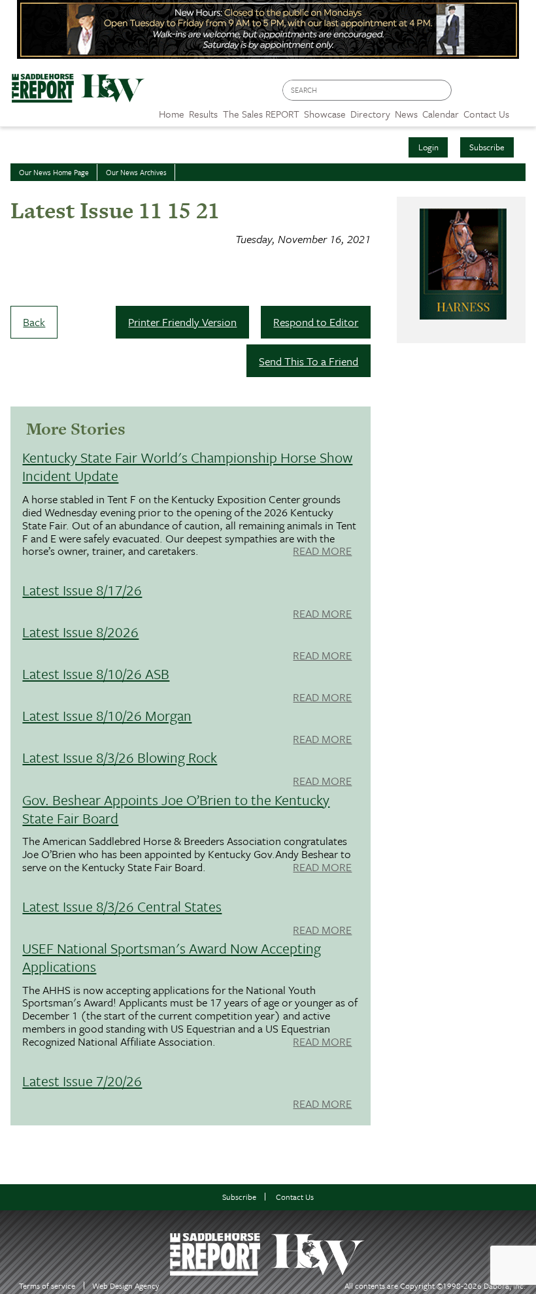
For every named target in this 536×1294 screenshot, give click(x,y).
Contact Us (295, 1197)
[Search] (442, 90)
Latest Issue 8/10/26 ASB (95, 673)
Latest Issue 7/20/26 (82, 1080)
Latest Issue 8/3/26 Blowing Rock (119, 757)
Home (171, 114)
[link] (171, 110)
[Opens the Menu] (522, 109)
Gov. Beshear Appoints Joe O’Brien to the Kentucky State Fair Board (175, 808)
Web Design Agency (125, 1286)
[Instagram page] (518, 94)
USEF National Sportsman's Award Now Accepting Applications (171, 957)
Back (34, 322)
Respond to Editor (315, 322)
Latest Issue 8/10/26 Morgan (107, 715)
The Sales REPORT (261, 114)
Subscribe (487, 147)
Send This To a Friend (308, 361)
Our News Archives (136, 172)
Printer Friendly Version (182, 322)
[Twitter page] (493, 94)
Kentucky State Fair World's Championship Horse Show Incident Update (187, 466)
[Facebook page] (468, 94)
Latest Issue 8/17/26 (82, 590)
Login (428, 147)
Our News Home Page (54, 172)
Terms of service (47, 1286)
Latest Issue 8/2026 (80, 632)
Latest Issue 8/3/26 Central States (122, 906)
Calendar (440, 114)
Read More (322, 551)
